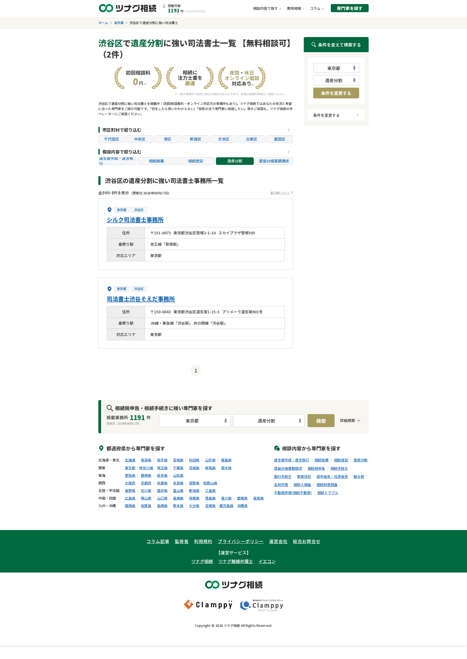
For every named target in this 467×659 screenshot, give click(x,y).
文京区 (223, 139)
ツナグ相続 (202, 561)
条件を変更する (336, 93)
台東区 (251, 139)
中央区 (139, 139)
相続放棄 (156, 161)
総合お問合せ (307, 541)
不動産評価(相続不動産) (293, 492)
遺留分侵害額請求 (274, 161)
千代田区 (111, 139)
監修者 (182, 541)
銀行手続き (283, 476)
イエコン (267, 561)
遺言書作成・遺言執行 (116, 161)
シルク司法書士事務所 (135, 219)
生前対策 (281, 484)
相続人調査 (302, 484)
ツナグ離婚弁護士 (235, 561)
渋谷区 (139, 210)
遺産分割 (234, 161)
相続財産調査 (327, 484)
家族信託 (304, 476)
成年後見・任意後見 (332, 476)
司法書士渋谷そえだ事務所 (141, 299)
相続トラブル (327, 492)
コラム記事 (157, 541)
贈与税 (358, 476)
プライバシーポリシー (241, 541)
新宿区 (195, 139)
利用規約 (203, 541)
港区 (167, 139)
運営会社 (278, 541)
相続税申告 (316, 468)
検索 (321, 420)
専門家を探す (350, 8)
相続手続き (339, 468)
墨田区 (279, 139)
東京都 (119, 23)
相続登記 (195, 161)
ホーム (103, 23)
